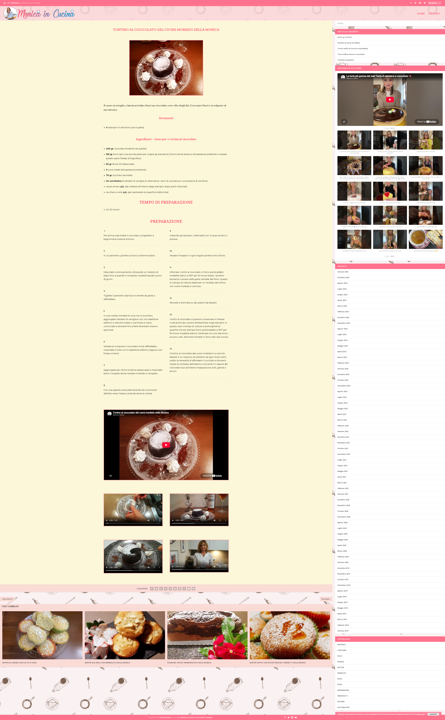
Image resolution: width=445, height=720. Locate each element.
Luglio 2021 (341, 460)
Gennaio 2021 (342, 494)
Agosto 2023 (342, 329)
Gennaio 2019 (342, 631)
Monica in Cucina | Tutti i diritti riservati (196, 717)
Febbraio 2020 (343, 557)
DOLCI (339, 656)
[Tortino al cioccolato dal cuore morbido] (166, 94)
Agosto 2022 (342, 391)
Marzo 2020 (342, 551)
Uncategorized (343, 707)
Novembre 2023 (343, 323)
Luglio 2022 (341, 397)
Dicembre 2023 (343, 317)
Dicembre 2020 (343, 500)
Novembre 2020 (343, 505)
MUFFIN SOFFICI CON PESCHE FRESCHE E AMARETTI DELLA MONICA (278, 663)
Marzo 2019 (342, 619)
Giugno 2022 (342, 403)
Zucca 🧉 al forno (344, 37)
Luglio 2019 (341, 597)
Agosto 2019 (342, 591)
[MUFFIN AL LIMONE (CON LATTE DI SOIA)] (42, 635)
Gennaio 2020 (342, 562)
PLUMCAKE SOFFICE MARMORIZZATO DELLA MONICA (189, 663)
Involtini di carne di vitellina (30, 3)
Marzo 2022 (342, 420)
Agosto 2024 (342, 283)
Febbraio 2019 (343, 625)
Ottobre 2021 (342, 448)
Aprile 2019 (341, 614)
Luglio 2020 (341, 528)
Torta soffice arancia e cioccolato (351, 54)
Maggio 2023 (342, 346)
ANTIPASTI (341, 644)
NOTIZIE (340, 667)
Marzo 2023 (342, 357)
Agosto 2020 (342, 522)
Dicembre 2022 (343, 374)
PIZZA (339, 684)
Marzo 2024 (342, 306)
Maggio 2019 (342, 608)
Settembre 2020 (343, 517)
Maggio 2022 (342, 408)
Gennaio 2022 (342, 431)
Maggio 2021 (342, 471)
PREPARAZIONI (343, 690)
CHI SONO (434, 14)
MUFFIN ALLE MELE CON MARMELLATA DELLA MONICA (107, 663)
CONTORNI (341, 650)
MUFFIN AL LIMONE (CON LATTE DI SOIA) (19, 663)
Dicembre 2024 (343, 277)
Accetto (433, 714)
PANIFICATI (341, 673)
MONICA (340, 662)
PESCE (339, 679)
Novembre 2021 (343, 443)
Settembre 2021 (343, 454)
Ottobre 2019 (342, 579)
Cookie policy (420, 714)
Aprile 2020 (341, 545)
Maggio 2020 (342, 540)
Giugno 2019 (342, 602)
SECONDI (341, 701)
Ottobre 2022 (342, 380)
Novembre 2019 (343, 574)
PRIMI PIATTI (342, 696)
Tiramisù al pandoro (345, 60)
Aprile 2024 (341, 300)
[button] (392, 128)
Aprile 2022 (341, 414)
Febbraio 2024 (343, 311)
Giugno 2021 (342, 465)
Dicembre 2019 (343, 568)
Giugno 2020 (342, 534)
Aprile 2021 (341, 477)
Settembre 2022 (343, 386)
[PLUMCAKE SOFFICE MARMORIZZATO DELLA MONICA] (207, 635)
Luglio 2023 (341, 334)
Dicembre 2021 (343, 437)
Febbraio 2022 (343, 426)
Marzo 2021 (342, 483)
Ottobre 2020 (342, 511)
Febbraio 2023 (343, 363)
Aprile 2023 (341, 351)
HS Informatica (165, 717)
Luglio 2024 (341, 289)
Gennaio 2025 (342, 272)
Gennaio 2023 (342, 369)
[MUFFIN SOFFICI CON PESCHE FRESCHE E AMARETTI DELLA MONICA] (290, 635)
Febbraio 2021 (343, 488)
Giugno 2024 (342, 294)
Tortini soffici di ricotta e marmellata (352, 48)
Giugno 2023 (342, 340)
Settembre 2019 (343, 585)
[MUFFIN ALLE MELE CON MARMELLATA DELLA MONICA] (125, 635)
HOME (421, 14)
